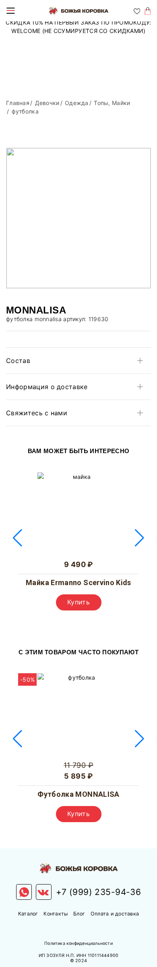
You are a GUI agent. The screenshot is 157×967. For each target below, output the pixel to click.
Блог (79, 914)
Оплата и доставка (115, 914)
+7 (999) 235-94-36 (98, 892)
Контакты (55, 914)
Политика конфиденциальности (78, 943)
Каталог (28, 914)
